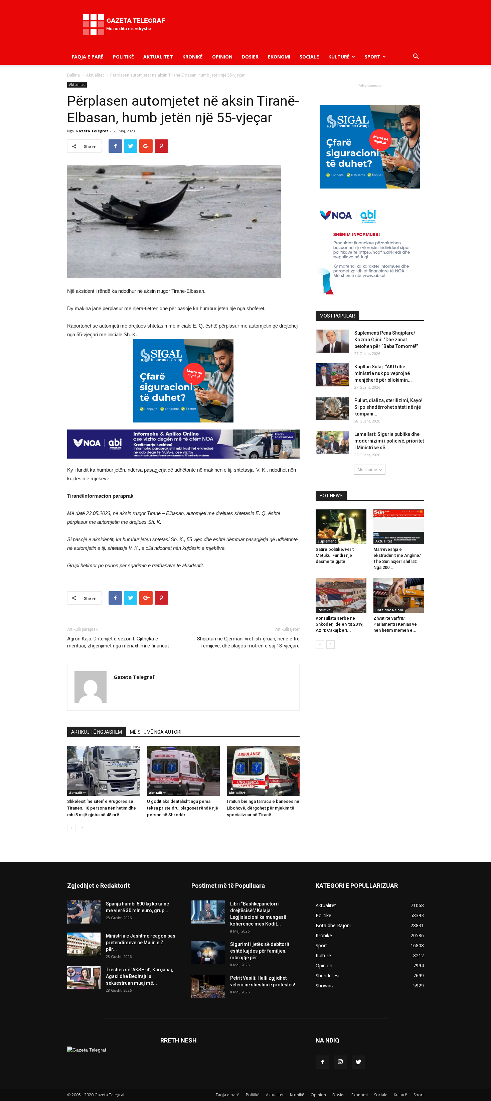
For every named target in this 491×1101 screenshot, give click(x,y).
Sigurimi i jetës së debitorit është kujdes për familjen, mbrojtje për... (259, 951)
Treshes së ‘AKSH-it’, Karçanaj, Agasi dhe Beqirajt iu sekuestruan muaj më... (139, 976)
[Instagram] (340, 1062)
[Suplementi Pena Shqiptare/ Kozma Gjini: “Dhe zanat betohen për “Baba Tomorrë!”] (332, 341)
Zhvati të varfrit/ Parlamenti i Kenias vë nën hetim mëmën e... (395, 624)
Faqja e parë (88, 56)
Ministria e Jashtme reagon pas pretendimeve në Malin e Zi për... (140, 942)
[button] (416, 57)
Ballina (73, 75)
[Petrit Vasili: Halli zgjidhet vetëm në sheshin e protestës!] (208, 986)
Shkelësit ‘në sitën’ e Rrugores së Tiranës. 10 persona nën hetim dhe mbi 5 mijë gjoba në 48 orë (101, 808)
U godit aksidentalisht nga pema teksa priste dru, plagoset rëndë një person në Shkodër (182, 808)
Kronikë (192, 56)
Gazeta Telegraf (91, 130)
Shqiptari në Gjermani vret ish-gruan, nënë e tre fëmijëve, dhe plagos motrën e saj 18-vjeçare (248, 642)
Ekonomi (279, 56)
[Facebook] (322, 1062)
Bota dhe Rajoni (389, 610)
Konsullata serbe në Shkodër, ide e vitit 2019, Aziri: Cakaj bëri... (339, 624)
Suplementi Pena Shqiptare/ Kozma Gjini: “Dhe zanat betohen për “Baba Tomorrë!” (386, 339)
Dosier (250, 56)
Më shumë (367, 469)
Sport (372, 56)
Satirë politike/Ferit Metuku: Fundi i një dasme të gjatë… (335, 555)
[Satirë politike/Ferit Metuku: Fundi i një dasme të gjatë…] (341, 526)
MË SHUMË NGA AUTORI (155, 732)
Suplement (327, 541)
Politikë (123, 56)
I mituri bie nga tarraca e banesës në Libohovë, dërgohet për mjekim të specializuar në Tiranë (263, 808)
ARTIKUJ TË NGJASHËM (96, 732)
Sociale (309, 56)
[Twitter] (358, 1062)
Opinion (222, 56)
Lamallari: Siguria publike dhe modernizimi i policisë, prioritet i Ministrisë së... (389, 441)
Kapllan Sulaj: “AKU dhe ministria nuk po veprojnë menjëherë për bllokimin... (383, 373)
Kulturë (339, 56)
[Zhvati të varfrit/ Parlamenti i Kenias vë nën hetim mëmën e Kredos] (398, 595)
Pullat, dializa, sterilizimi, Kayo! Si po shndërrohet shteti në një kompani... (388, 407)
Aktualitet (158, 56)
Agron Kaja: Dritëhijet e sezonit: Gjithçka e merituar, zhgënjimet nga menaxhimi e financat (118, 642)
